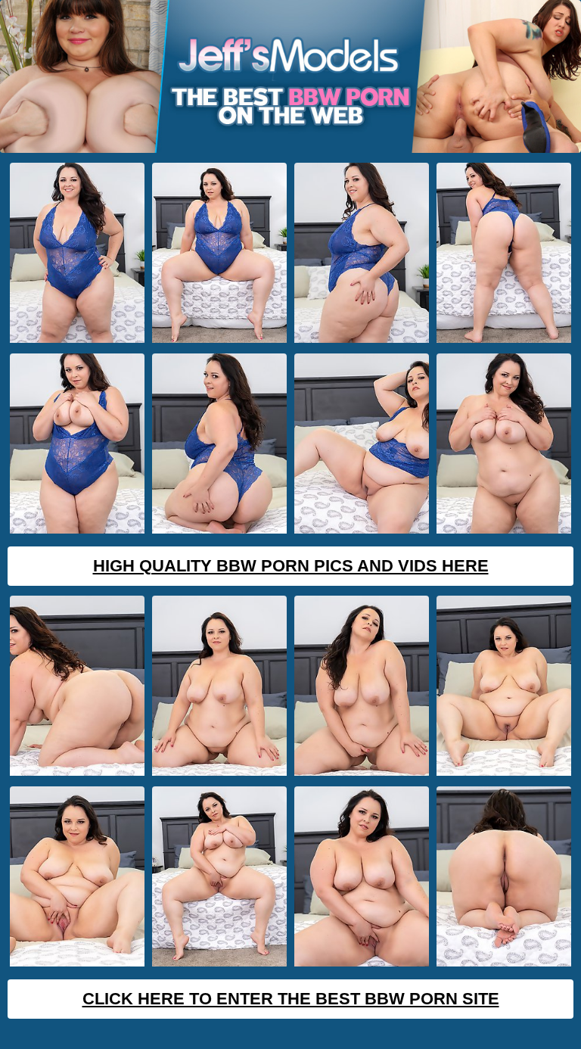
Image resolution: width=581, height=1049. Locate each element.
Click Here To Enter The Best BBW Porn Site (290, 998)
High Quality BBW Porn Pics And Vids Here (291, 565)
